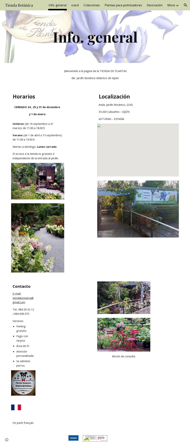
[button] (185, 5)
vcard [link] (75, 5)
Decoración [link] (155, 5)
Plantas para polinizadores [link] (123, 5)
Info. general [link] (57, 5)
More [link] (171, 5)
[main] (95, 36)
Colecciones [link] (91, 5)
